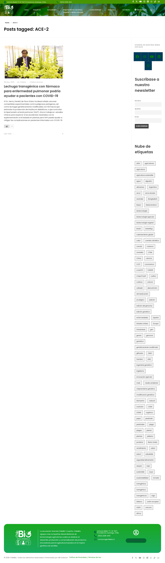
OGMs (138, 412)
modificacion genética (145, 395)
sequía (139, 466)
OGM (150, 407)
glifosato (139, 353)
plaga (151, 424)
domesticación (142, 294)
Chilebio (23, 82)
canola (139, 246)
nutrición (139, 407)
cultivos (139, 282)
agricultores (149, 163)
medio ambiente (151, 383)
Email (137, 117)
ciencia (149, 258)
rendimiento (141, 448)
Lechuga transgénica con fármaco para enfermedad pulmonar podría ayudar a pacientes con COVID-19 (32, 91)
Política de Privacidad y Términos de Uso (85, 557)
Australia (139, 199)
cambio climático (152, 240)
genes (138, 335)
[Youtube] (152, 56)
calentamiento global (144, 234)
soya (151, 472)
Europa (155, 323)
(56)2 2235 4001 (66, 2)
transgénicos (141, 496)
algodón (148, 181)
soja (148, 466)
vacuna (148, 507)
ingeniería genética (144, 365)
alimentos (140, 187)
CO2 (138, 264)
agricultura (140, 169)
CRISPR (150, 270)
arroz (138, 193)
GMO (150, 353)
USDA (138, 507)
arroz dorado (150, 193)
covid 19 (139, 270)
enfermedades (142, 317)
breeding (148, 229)
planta (149, 430)
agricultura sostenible (144, 175)
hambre (139, 359)
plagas (139, 430)
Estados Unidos (142, 323)
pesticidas (140, 424)
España (156, 317)
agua (138, 181)
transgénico (141, 490)
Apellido (138, 109)
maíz (138, 383)
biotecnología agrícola (145, 217)
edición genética (143, 312)
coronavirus (149, 264)
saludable (149, 454)
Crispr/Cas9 (141, 276)
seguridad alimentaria (144, 460)
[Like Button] (7, 126)
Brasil (138, 229)
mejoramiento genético (145, 389)
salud (138, 454)
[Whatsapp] (148, 65)
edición (152, 300)
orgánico (149, 412)
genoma (149, 335)
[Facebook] (137, 56)
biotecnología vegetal (144, 223)
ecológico (140, 300)
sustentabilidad (142, 478)
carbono (150, 246)
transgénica (141, 484)
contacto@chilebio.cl (106, 539)
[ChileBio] (10, 9)
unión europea (152, 501)
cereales (139, 252)
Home (7, 23)
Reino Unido (152, 442)
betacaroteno (151, 205)
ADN (138, 163)
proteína (139, 442)
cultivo (153, 276)
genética (139, 341)
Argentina (153, 187)
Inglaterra (140, 371)
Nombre (138, 101)
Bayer (138, 205)
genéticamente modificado (147, 347)
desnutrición (152, 288)
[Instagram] (144, 56)
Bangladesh (152, 199)
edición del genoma (144, 306)
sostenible (140, 472)
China (138, 258)
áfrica (138, 513)
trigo (153, 496)
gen (151, 329)
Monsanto (140, 401)
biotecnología (141, 211)
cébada (139, 288)
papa (138, 418)
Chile (150, 252)
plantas (139, 436)
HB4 (149, 359)
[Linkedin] (159, 56)
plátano (150, 436)
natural (152, 401)
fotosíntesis (140, 329)
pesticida (149, 418)
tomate (156, 478)
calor (138, 240)
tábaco (139, 501)
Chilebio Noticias (36, 82)
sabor (153, 448)
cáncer (150, 282)
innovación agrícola (144, 377)
